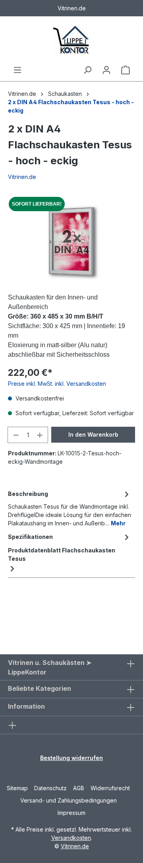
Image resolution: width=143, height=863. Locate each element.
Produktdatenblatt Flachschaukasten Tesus (61, 554)
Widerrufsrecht (110, 788)
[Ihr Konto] (106, 70)
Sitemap (17, 788)
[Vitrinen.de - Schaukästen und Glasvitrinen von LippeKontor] (71, 41)
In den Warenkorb (93, 434)
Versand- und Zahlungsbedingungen (68, 800)
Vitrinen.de (22, 93)
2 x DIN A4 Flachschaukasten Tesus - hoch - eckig (71, 106)
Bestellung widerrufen (71, 757)
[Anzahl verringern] (16, 435)
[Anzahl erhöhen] (40, 435)
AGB (78, 788)
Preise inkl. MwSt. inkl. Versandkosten (57, 383)
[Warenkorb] (125, 70)
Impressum (71, 812)
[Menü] (17, 70)
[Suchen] (87, 70)
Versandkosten (71, 837)
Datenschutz (50, 788)
